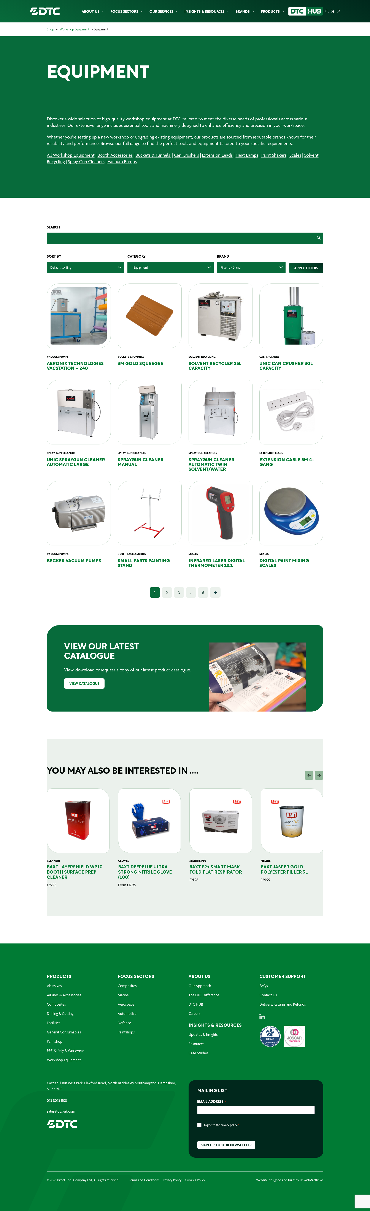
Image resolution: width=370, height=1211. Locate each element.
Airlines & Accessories (64, 995)
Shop (50, 29)
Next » (215, 592)
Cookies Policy (195, 1180)
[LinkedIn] (262, 1016)
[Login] (339, 11)
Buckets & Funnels (153, 155)
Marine (123, 995)
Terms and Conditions (144, 1180)
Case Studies (198, 1053)
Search (53, 227)
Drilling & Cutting (60, 1013)
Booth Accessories (115, 155)
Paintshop (54, 1041)
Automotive (127, 1013)
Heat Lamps (247, 155)
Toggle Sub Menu (103, 11)
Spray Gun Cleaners (86, 161)
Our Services (161, 11)
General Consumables (64, 1032)
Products (270, 11)
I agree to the (221, 1125)
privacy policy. (229, 1125)
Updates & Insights (203, 1034)
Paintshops (126, 1032)
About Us (90, 11)
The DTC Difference (204, 995)
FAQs (263, 985)
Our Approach (200, 985)
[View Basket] (332, 11)
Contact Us (268, 995)
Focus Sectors (124, 11)
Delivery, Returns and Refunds (282, 1004)
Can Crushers (186, 155)
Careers (194, 1013)
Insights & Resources (204, 11)
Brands (243, 11)
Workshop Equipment (74, 29)
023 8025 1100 (57, 1100)
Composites (56, 1004)
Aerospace (126, 1004)
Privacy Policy (172, 1180)
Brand (223, 256)
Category (136, 256)
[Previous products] (309, 775)
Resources (196, 1043)
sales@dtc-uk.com (61, 1111)
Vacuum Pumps (122, 161)
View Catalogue (84, 683)
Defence (124, 1022)
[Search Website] (327, 11)
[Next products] (319, 775)
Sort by (54, 256)
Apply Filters (306, 268)
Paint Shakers (273, 155)
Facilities (53, 1022)
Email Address (211, 1101)
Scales (295, 155)
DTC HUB (196, 1004)
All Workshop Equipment (71, 155)
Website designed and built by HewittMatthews (289, 1180)
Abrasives (54, 985)
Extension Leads (217, 155)
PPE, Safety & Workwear (65, 1050)
